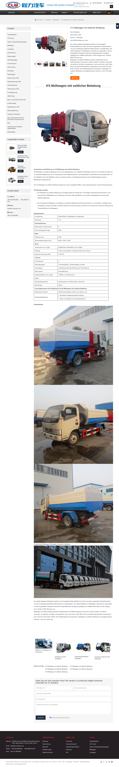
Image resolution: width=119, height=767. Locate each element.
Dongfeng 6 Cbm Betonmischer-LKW (23, 156)
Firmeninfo (69, 741)
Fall (67, 752)
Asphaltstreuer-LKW (13, 107)
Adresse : (9, 741)
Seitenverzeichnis (47, 752)
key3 (72, 37)
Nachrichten (39, 12)
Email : (8, 746)
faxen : (8, 751)
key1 (72, 32)
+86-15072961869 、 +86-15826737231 (102, 3)
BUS (8, 123)
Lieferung (45, 741)
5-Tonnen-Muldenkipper (22, 166)
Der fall (54, 12)
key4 (72, 40)
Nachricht (45, 747)
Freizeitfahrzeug (12, 92)
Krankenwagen (11, 103)
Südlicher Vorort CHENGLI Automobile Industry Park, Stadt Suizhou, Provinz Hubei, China (26, 742)
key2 (72, 35)
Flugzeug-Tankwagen (13, 114)
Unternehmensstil (71, 744)
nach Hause (39, 19)
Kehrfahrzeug (11, 52)
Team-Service (46, 744)
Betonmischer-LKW (13, 78)
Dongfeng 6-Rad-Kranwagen (23, 177)
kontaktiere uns (80, 12)
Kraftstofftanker (94, 741)
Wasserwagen (11, 56)
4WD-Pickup (11, 96)
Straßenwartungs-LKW (14, 81)
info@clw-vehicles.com (14, 208)
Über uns (96, 12)
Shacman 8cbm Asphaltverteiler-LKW (22, 147)
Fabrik (64, 12)
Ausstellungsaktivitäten (72, 747)
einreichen (41, 717)
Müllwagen (56, 19)
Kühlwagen (10, 70)
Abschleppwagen (12, 60)
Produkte (23, 12)
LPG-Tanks (10, 38)
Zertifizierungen (47, 749)
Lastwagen (10, 49)
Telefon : (8, 748)
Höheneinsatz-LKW (13, 89)
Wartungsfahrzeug (12, 110)
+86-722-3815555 (12, 215)
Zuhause (11, 12)
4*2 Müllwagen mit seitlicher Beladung (56, 666)
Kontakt (10, 737)
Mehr (20, 152)
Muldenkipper (11, 74)
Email (75, 78)
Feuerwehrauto (11, 63)
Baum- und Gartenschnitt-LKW (16, 99)
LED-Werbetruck (12, 85)
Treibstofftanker (12, 34)
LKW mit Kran (11, 67)
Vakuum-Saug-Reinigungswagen (17, 42)
